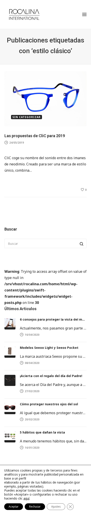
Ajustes (56, 506)
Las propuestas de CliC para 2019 (34, 135)
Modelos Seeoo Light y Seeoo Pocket (49, 347)
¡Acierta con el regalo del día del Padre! (51, 376)
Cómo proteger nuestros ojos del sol (49, 404)
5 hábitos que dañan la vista (42, 432)
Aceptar (14, 506)
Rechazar (35, 506)
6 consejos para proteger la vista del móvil (53, 319)
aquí (26, 498)
